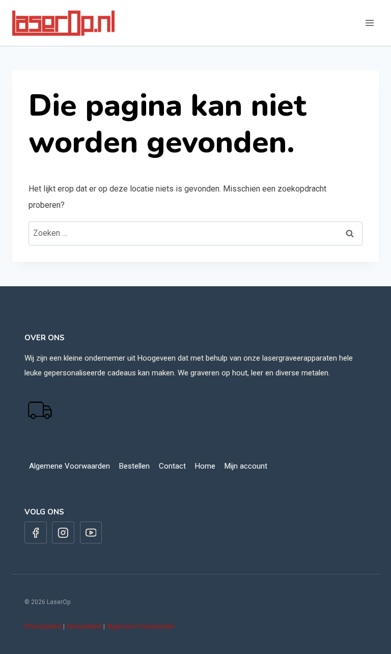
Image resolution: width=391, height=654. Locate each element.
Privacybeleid (43, 626)
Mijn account (246, 466)
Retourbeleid (84, 626)
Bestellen (134, 466)
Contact (172, 466)
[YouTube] (91, 533)
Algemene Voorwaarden (69, 466)
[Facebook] (35, 533)
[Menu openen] (369, 23)
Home (205, 466)
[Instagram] (63, 533)
